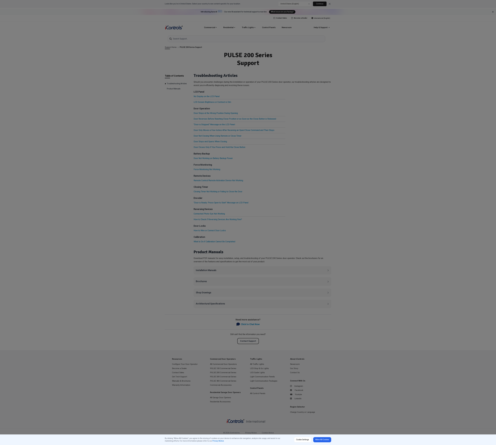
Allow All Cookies (322, 439)
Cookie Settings (302, 439)
